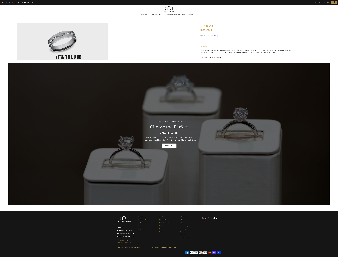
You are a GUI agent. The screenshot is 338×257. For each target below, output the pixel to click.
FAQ (181, 219)
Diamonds (141, 216)
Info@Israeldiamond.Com (124, 242)
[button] (145, 14)
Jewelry (140, 226)
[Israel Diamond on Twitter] (6, 2)
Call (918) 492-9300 (27, 2)
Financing (183, 228)
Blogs (181, 222)
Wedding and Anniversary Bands (147, 222)
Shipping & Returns (164, 231)
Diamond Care (163, 219)
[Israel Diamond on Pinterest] (13, 2)
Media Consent (184, 237)
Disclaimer (183, 234)
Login (328, 2)
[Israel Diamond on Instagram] (3, 2)
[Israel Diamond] (169, 9)
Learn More (167, 145)
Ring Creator (141, 228)
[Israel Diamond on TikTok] (15, 2)
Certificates (162, 226)
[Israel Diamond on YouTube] (18, 2)
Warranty (183, 216)
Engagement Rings (143, 219)
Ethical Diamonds (164, 222)
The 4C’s (161, 216)
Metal (160, 228)
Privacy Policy (184, 226)
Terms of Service (185, 231)
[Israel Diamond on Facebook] (10, 2)
